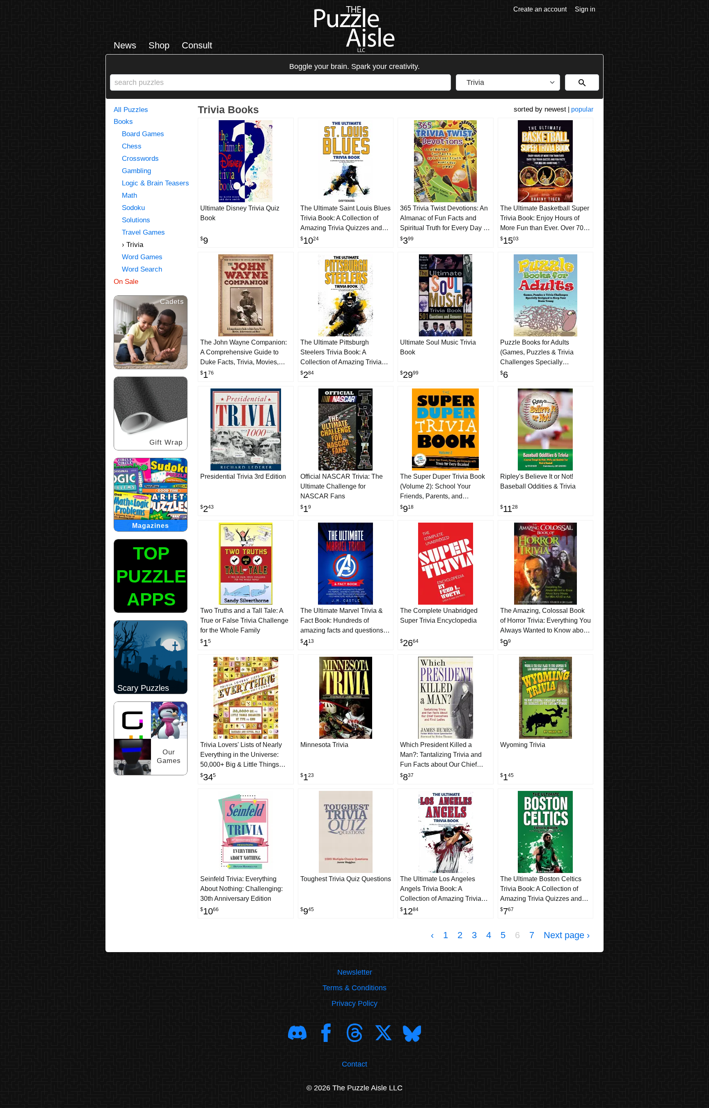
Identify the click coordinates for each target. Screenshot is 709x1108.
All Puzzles (131, 110)
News (125, 45)
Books (123, 122)
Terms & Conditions (354, 988)
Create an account (540, 9)
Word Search (142, 269)
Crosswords (140, 158)
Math (129, 195)
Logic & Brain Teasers (155, 183)
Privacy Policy (354, 1003)
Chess (132, 146)
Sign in (585, 9)
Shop (159, 45)
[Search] (582, 82)
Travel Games (143, 232)
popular (582, 109)
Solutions (136, 220)
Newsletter (354, 972)
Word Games (142, 257)
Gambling (136, 171)
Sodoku (133, 208)
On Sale (126, 282)
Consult (197, 45)
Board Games (143, 134)
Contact (354, 1064)
